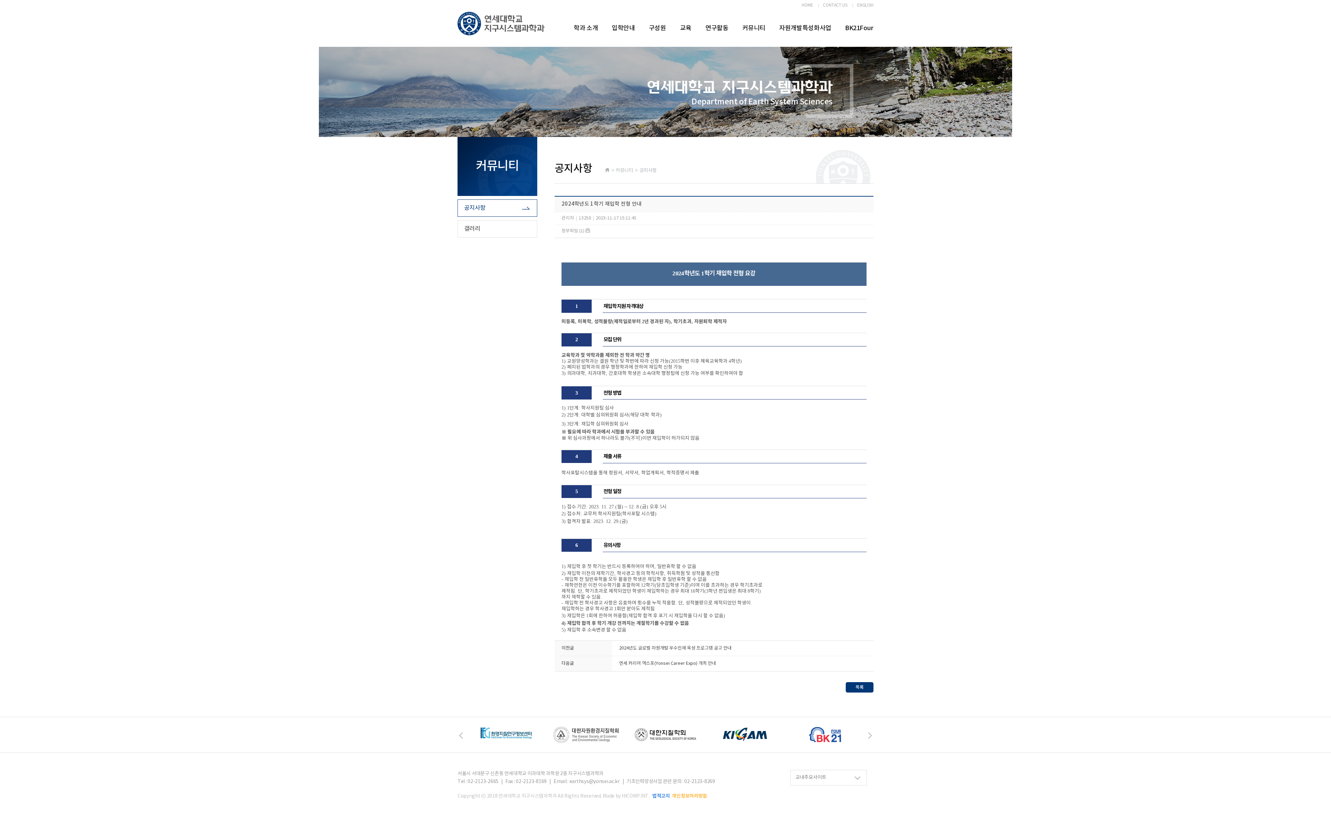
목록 (859, 687)
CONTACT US (835, 5)
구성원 (657, 28)
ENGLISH (865, 5)
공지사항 (475, 208)
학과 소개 (586, 28)
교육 (685, 28)
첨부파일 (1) (573, 231)
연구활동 (717, 28)
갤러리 (472, 228)
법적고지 (661, 796)
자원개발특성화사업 (805, 28)
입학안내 (623, 28)
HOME (807, 5)
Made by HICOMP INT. (626, 796)
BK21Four (859, 28)
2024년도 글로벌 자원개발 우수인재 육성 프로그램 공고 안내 (675, 648)
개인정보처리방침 (689, 796)
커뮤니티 (754, 28)
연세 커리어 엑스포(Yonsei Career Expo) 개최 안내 (667, 663)
